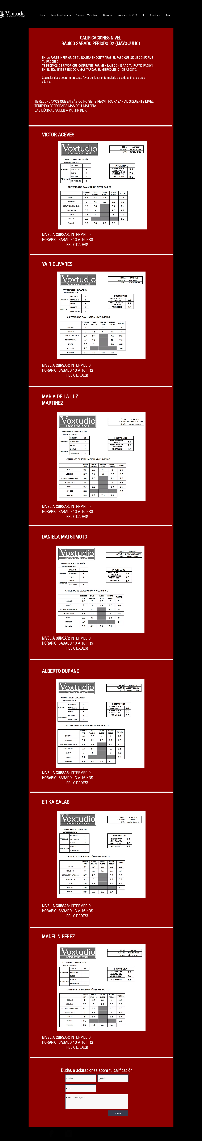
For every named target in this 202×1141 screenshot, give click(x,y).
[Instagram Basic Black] (68, 1133)
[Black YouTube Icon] (42, 1133)
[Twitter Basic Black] (59, 1133)
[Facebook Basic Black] (51, 1133)
